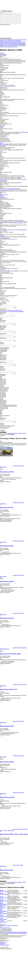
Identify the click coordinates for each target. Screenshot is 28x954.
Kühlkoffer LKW (11, 40)
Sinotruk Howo (10, 46)
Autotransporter (13, 42)
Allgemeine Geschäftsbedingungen (8, 932)
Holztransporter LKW (12, 44)
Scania (5, 46)
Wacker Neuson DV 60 (6, 507)
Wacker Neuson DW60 (3, 891)
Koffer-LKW (24, 39)
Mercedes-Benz (21, 45)
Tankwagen (22, 43)
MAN (13, 45)
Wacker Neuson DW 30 (7, 618)
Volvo (16, 46)
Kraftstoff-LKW (16, 43)
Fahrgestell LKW (4, 40)
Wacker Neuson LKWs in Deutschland (9, 925)
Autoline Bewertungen (15, 933)
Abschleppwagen (21, 42)
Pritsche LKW (18, 39)
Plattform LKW (3, 43)
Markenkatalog (23, 933)
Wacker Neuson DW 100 (7, 797)
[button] (14, 31)
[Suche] (10, 19)
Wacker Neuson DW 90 (7, 471)
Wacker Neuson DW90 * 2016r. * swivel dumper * (3, 921)
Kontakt (8, 927)
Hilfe (5, 927)
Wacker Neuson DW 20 (7, 545)
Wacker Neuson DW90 (3, 894)
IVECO (10, 45)
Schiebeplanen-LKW (5, 42)
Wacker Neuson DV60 (3, 897)
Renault (2, 46)
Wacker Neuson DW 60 (7, 726)
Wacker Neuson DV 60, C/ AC (8, 689)
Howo (7, 45)
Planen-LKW (10, 43)
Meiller (16, 45)
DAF (4, 45)
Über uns (2, 927)
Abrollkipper (18, 40)
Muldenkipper (11, 39)
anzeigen (3, 430)
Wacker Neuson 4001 (6, 870)
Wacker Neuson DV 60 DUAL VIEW (10, 653)
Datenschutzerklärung (22, 932)
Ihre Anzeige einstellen (6, 521)
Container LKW (3, 44)
